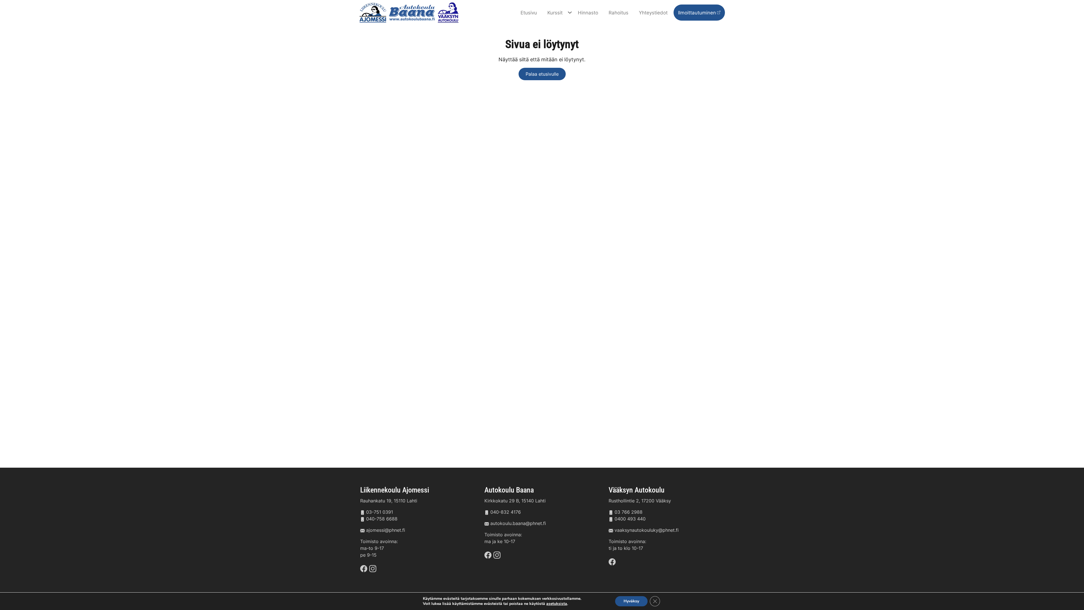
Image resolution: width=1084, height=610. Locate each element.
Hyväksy (631, 601)
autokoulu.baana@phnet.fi (518, 523)
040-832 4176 (505, 512)
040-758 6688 (381, 519)
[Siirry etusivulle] (410, 12)
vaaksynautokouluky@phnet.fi (647, 530)
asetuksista (556, 603)
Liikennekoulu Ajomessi (394, 490)
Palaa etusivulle (542, 74)
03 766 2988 (628, 512)
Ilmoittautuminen (697, 13)
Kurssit (555, 13)
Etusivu (529, 13)
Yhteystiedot (653, 13)
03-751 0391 (379, 512)
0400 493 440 (630, 519)
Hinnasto (588, 13)
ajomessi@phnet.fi (385, 530)
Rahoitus (618, 13)
